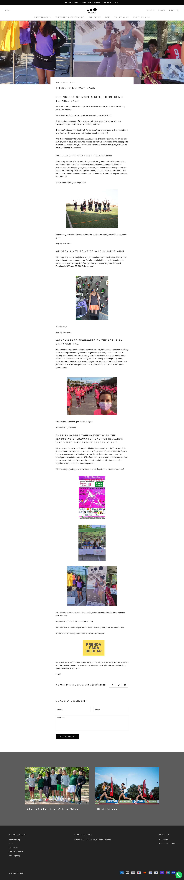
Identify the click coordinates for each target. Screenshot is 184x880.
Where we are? (141, 17)
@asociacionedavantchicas (78, 439)
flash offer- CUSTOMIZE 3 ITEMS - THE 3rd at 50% (92, 2)
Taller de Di (121, 17)
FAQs (11, 843)
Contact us (13, 847)
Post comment (67, 737)
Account (151, 10)
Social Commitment (167, 843)
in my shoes (107, 808)
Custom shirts (43, 17)
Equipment (94, 17)
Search (162, 10)
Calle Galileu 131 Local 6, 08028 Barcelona (92, 840)
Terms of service (16, 851)
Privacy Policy (14, 840)
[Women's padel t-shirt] (93, 648)
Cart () (174, 10)
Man (107, 17)
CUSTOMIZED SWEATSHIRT (70, 17)
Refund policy (14, 855)
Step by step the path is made (52, 808)
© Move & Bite (16, 873)
